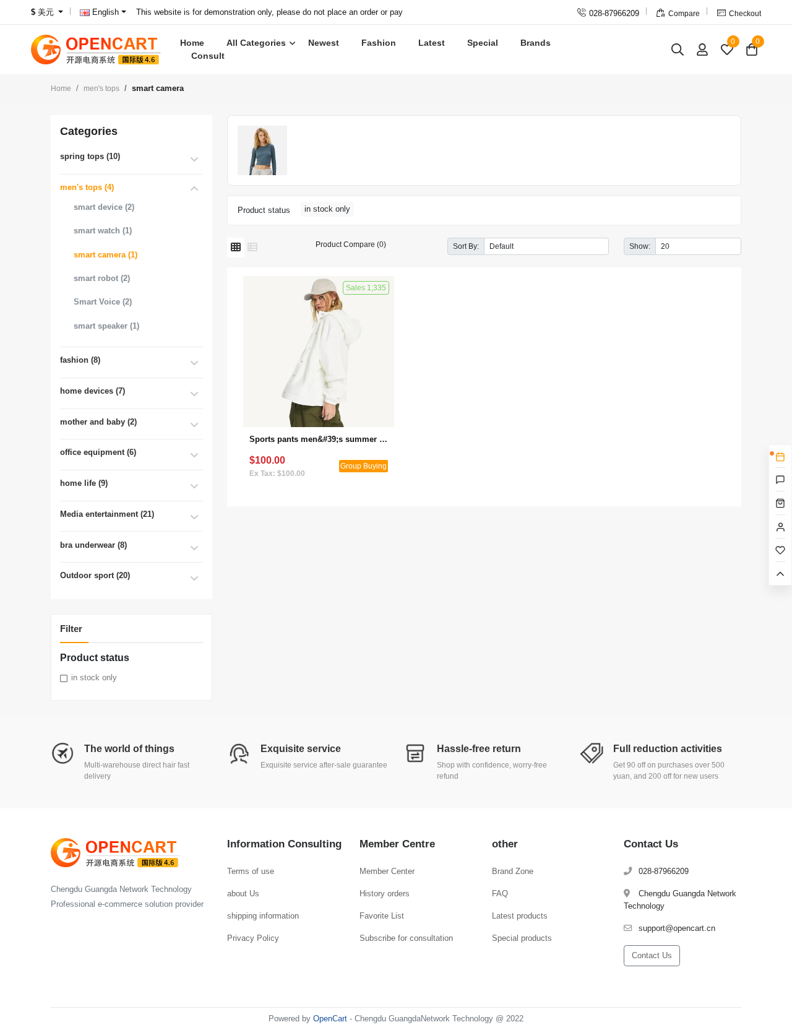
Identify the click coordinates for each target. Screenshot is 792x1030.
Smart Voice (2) (103, 301)
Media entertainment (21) (107, 514)
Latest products (520, 915)
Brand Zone (512, 871)
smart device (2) (104, 207)
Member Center (387, 871)
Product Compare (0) (351, 244)
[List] (252, 248)
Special (482, 43)
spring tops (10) (90, 156)
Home (192, 43)
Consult (208, 56)
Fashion (378, 43)
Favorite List (381, 915)
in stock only (94, 677)
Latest (431, 43)
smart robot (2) (102, 278)
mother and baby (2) (98, 421)
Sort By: (466, 246)
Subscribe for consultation (406, 938)
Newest (323, 43)
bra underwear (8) (93, 545)
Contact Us (652, 955)
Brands (535, 43)
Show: (639, 246)
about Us (243, 893)
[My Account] (702, 49)
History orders (384, 893)
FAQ (500, 893)
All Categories (256, 43)
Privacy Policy (253, 938)
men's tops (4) (87, 187)
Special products (522, 938)
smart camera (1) (105, 254)
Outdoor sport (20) (95, 575)
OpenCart (330, 1018)
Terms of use (250, 871)
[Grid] (235, 248)
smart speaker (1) (106, 326)
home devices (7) (92, 391)
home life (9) (84, 483)
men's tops (101, 88)
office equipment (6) (98, 452)
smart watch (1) (103, 230)
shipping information (263, 915)
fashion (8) (80, 360)
